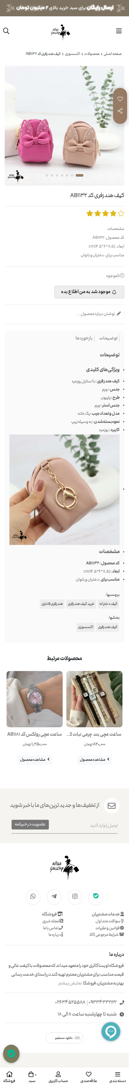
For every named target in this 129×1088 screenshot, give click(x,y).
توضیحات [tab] (108, 338)
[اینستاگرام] (75, 897)
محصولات (92, 54)
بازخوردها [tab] (84, 338)
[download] (64, 1038)
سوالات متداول (108, 921)
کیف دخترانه (108, 604)
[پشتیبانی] (11, 1054)
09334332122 (102, 1002)
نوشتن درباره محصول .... (96, 314)
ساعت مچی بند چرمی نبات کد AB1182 (94, 736)
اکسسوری (72, 54)
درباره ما (55, 935)
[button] (12, 718)
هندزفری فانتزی (52, 604)
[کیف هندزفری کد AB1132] (64, 867)
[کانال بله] (96, 897)
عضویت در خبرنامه (30, 824)
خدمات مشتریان (106, 914)
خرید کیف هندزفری (81, 604)
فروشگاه (49, 914)
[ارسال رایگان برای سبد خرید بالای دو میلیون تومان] (64, 8)
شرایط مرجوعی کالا (104, 935)
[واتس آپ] (33, 897)
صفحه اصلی (113, 54)
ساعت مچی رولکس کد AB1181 (34, 735)
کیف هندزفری (107, 627)
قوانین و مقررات (107, 928)
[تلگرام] (54, 897)
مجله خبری (50, 921)
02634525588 (70, 1002)
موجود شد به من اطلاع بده (86, 292)
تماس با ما (51, 928)
